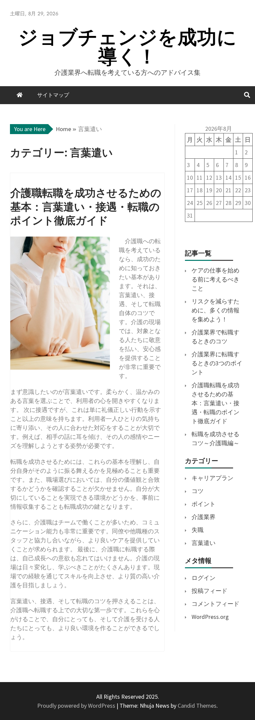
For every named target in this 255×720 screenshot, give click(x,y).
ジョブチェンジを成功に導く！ (127, 47)
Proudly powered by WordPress (77, 705)
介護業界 (203, 517)
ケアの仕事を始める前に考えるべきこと (215, 279)
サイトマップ (53, 95)
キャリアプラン (212, 478)
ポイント (203, 504)
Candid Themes (197, 705)
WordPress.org (210, 617)
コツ (198, 491)
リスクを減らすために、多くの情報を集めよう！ (215, 310)
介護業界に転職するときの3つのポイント (217, 363)
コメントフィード (215, 604)
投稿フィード (209, 591)
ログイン (203, 578)
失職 (198, 530)
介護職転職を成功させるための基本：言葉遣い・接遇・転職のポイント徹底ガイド (215, 403)
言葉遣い (203, 543)
